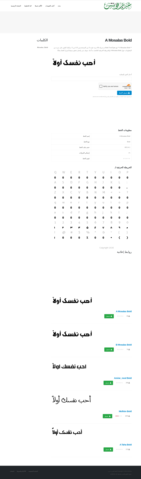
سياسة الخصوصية (33, 471)
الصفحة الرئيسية (16, 6)
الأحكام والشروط (21, 471)
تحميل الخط (123, 93)
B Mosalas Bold (124, 344)
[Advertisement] (70, 22)
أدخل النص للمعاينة (125, 74)
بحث (59, 6)
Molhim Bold (125, 411)
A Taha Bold (126, 444)
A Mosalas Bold (124, 311)
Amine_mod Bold (123, 378)
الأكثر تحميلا (38, 6)
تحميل (108, 316)
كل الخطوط (28, 6)
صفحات (12, 471)
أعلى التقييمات (49, 6)
